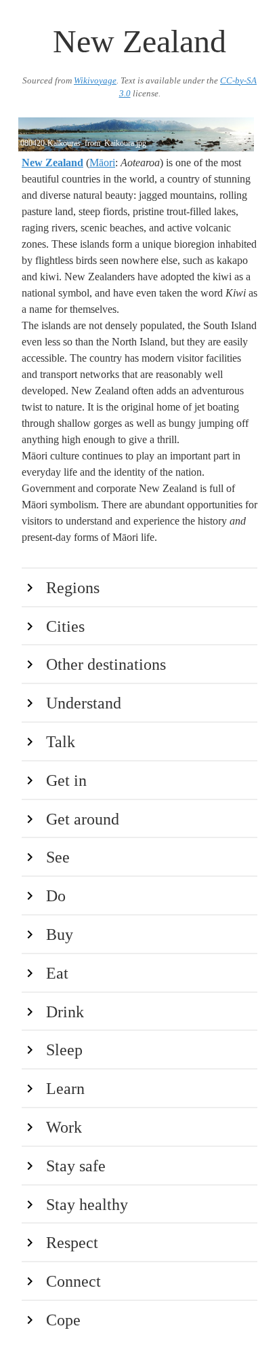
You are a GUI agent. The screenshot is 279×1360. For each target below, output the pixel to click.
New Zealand (52, 162)
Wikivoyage (95, 81)
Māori (102, 162)
